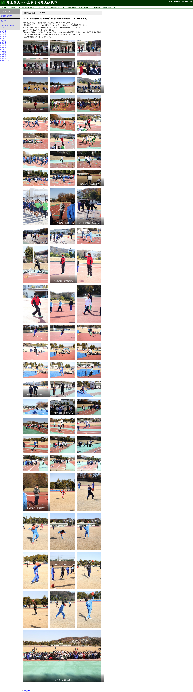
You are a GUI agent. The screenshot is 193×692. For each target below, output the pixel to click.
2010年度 (3, 58)
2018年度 (3, 44)
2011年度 (3, 57)
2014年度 (3, 51)
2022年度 (3, 36)
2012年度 (3, 55)
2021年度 (3, 38)
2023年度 (3, 35)
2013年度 (3, 53)
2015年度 (3, 49)
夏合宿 (3, 21)
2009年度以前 (4, 60)
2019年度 (3, 42)
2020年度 (3, 40)
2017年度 (3, 46)
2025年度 (3, 31)
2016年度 (3, 47)
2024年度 (3, 33)
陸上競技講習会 (6, 16)
